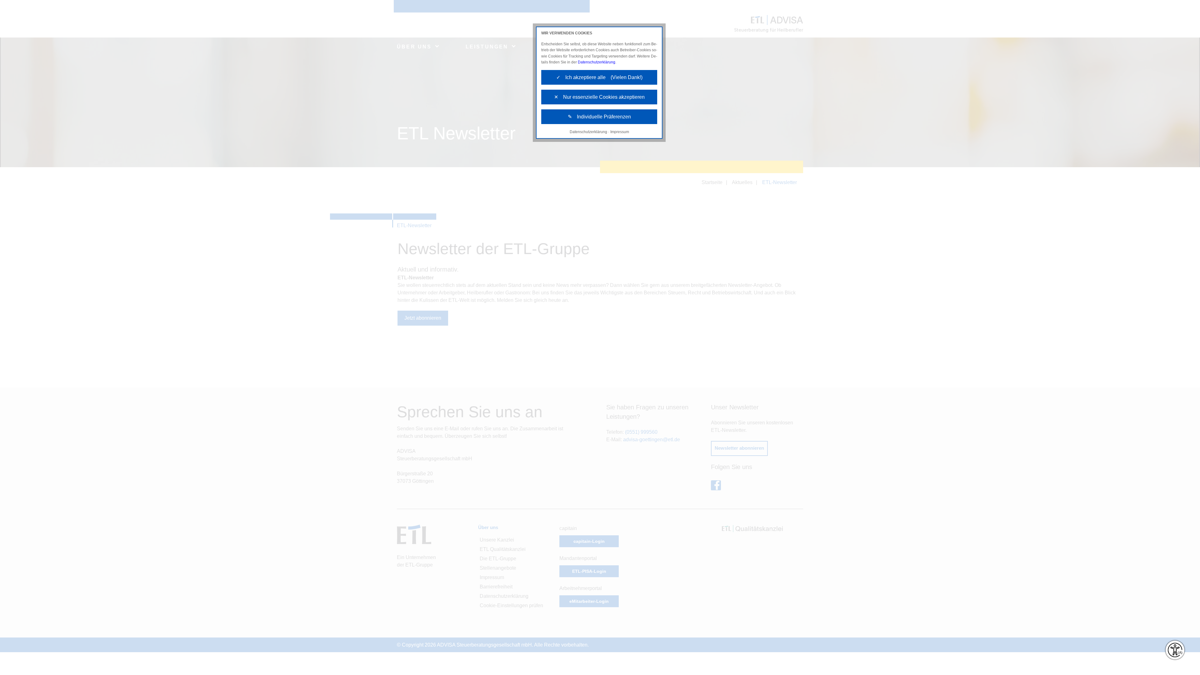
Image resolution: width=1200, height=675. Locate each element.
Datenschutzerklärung (596, 62)
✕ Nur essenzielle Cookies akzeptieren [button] (599, 97)
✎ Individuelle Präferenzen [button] (599, 116)
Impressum (619, 132)
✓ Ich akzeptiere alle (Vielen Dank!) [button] (599, 77)
